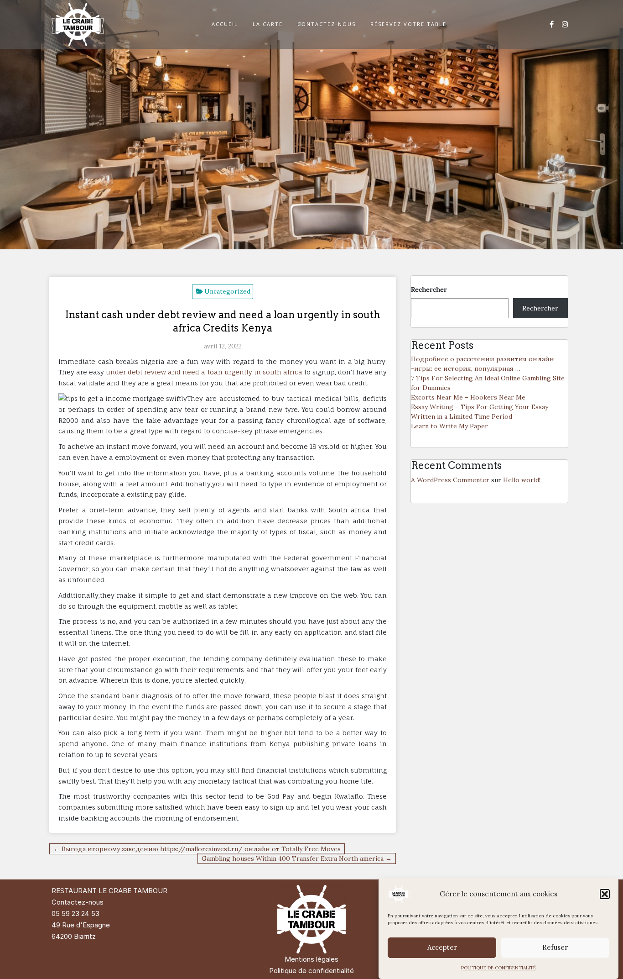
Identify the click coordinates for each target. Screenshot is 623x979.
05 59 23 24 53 (75, 913)
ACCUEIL (225, 24)
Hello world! (521, 480)
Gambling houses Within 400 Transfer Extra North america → (297, 858)
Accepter (442, 947)
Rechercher (429, 289)
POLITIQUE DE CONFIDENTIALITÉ (498, 968)
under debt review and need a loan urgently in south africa (204, 372)
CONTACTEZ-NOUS (326, 24)
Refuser (555, 947)
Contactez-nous (78, 902)
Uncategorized (227, 291)
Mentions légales (311, 959)
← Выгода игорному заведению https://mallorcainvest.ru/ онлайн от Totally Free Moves (197, 849)
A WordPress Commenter (450, 480)
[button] (604, 894)
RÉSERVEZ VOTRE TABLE (408, 24)
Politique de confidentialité (311, 970)
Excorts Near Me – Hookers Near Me (468, 397)
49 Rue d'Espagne (81, 925)
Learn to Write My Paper (449, 426)
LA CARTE (268, 24)
